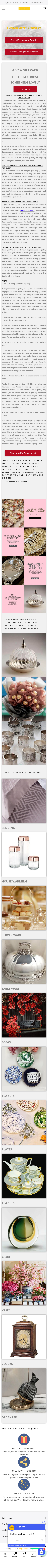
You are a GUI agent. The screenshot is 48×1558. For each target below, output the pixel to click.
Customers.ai (21, 1546)
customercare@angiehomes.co (32, 2)
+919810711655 (12, 2)
